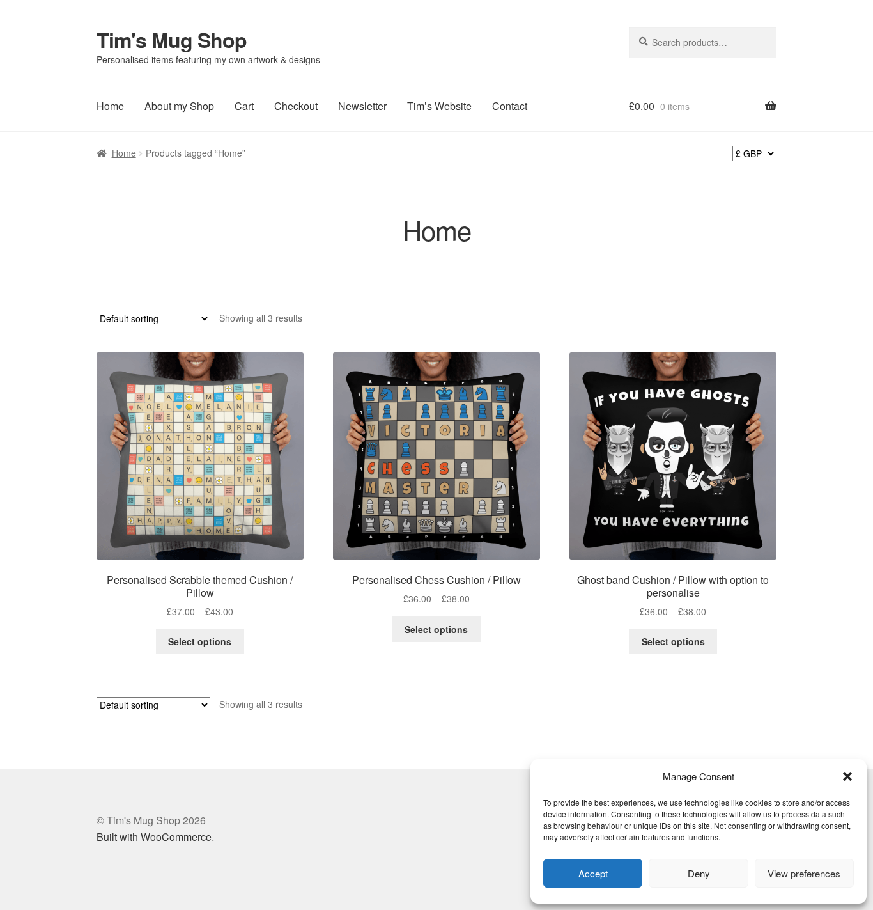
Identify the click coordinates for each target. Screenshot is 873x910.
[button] (847, 776)
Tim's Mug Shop (172, 39)
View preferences (804, 873)
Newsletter (362, 105)
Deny (699, 873)
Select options (199, 641)
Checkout (296, 105)
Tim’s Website (439, 105)
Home (110, 105)
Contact (509, 105)
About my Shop (179, 105)
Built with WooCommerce (154, 836)
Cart (244, 105)
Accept (593, 873)
